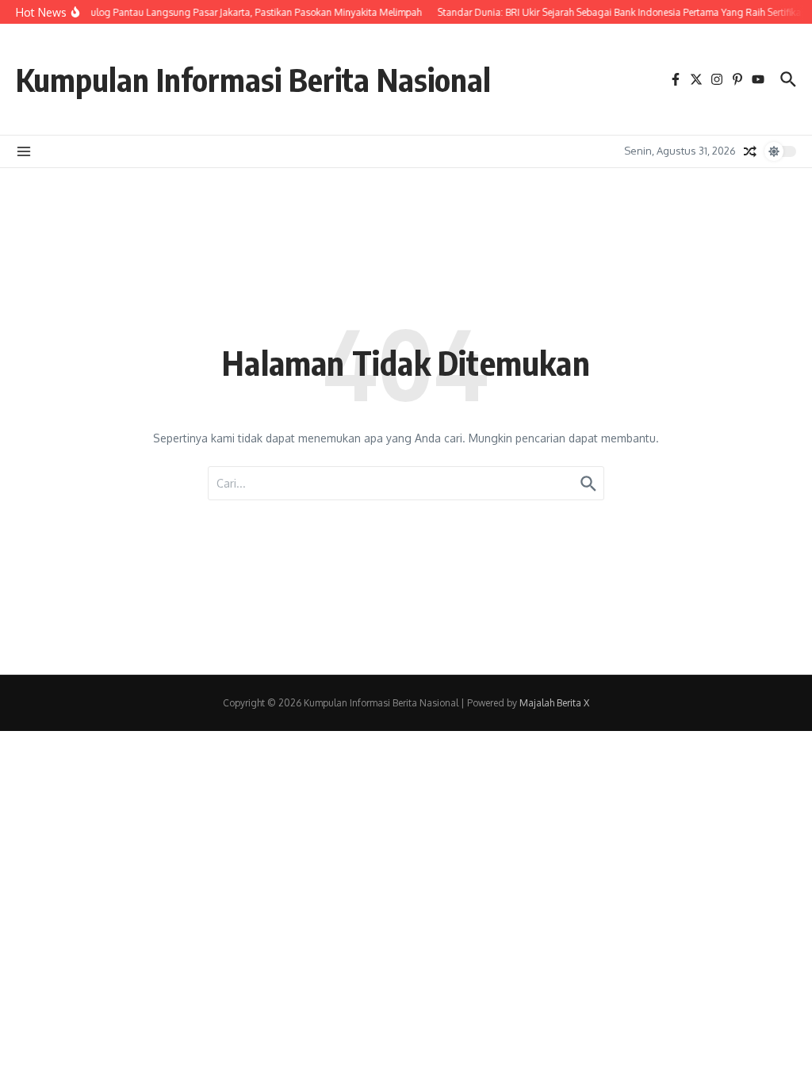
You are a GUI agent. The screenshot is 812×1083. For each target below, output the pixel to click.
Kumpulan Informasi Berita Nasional (253, 79)
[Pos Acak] (750, 151)
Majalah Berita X (554, 703)
